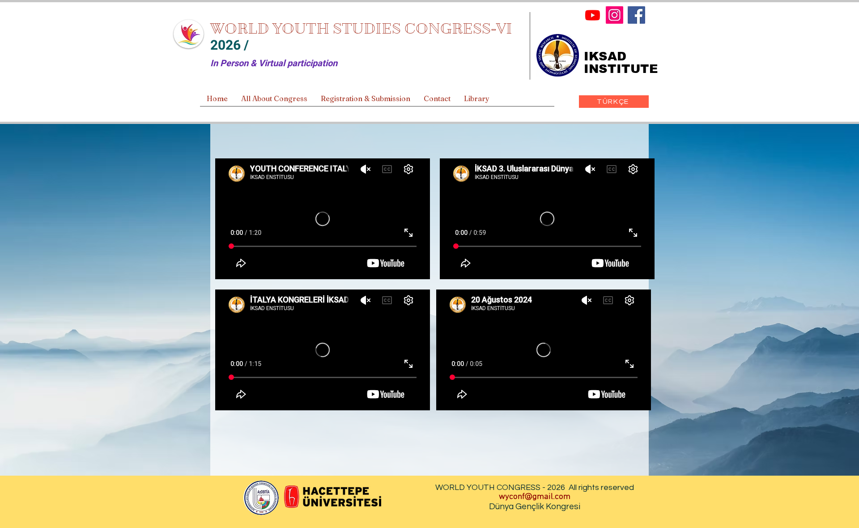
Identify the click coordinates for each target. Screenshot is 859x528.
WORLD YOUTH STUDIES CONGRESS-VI (361, 29)
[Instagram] (614, 15)
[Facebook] (636, 15)
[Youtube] (592, 15)
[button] (274, 101)
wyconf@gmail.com (534, 497)
